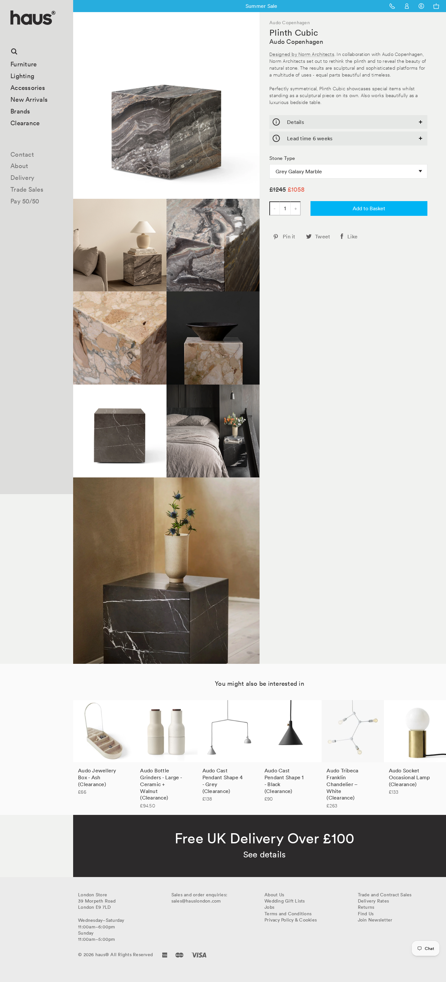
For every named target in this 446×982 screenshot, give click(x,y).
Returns (366, 907)
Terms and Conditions (287, 914)
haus (12, 32)
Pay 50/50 (24, 201)
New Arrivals (29, 99)
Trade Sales (26, 189)
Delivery (22, 177)
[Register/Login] (407, 6)
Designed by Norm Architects (301, 54)
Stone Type (282, 158)
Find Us (366, 914)
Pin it (289, 236)
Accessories (27, 88)
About (19, 166)
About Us (274, 895)
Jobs (269, 907)
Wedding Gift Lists (284, 901)
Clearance (25, 123)
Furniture (23, 64)
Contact (22, 154)
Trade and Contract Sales (385, 895)
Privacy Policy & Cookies (290, 920)
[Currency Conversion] (421, 6)
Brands (20, 111)
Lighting (22, 76)
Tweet (322, 236)
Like (352, 236)
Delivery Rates (373, 901)
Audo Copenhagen (296, 41)
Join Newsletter (375, 920)
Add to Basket (369, 208)
